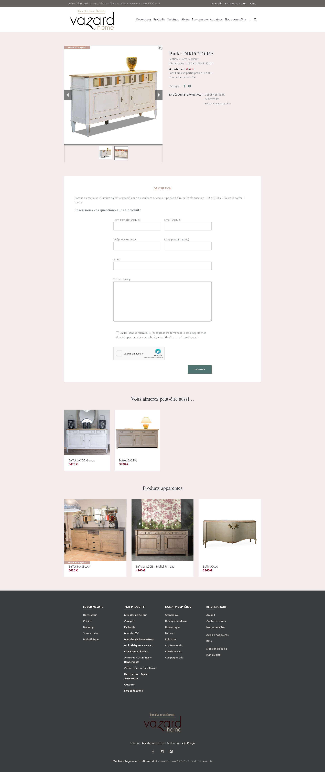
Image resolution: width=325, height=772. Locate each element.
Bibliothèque (91, 639)
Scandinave (172, 615)
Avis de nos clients (217, 634)
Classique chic (173, 651)
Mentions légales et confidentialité (135, 761)
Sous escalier (91, 633)
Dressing (88, 627)
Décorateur (90, 615)
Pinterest (190, 86)
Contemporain (173, 645)
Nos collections (133, 690)
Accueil (210, 615)
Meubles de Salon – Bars (139, 639)
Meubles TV (131, 633)
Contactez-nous (216, 621)
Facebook (185, 86)
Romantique (172, 627)
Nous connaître (215, 627)
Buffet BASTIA (128, 460)
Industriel (171, 639)
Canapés (129, 621)
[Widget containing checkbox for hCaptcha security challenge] (139, 353)
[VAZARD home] (162, 722)
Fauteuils (129, 627)
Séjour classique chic (218, 103)
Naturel (169, 633)
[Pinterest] (171, 751)
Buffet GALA (210, 566)
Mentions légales (216, 648)
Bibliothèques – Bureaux (139, 645)
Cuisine (87, 621)
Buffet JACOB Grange (82, 460)
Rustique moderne (176, 621)
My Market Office (153, 743)
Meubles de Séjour (135, 615)
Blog (209, 641)
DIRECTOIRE (212, 99)
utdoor (130, 684)
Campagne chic (174, 657)
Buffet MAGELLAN (80, 566)
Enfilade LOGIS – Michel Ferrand (155, 566)
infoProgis (188, 743)
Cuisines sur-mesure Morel (140, 668)
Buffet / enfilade (214, 94)
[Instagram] (162, 751)
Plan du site (213, 654)
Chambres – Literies (136, 651)
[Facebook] (153, 751)
